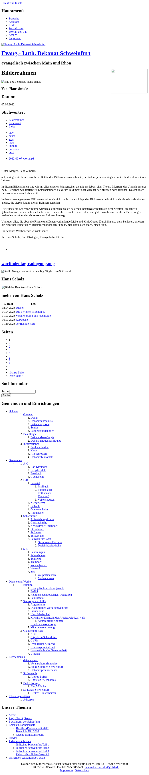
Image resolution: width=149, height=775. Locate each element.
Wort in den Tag (18, 31)
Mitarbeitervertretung (43, 627)
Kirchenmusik (17, 656)
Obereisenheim (39, 509)
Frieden (13, 737)
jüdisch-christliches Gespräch (32, 754)
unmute (13, 145)
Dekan (34, 417)
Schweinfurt (30, 516)
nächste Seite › (17, 372)
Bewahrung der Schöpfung (24, 721)
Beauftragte (30, 434)
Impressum (15, 38)
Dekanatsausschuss (42, 420)
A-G (26, 463)
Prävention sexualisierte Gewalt (27, 757)
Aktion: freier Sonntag (50, 620)
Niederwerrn (38, 502)
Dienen (20, 307)
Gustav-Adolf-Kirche (50, 542)
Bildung (28, 584)
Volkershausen (46, 499)
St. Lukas (36, 532)
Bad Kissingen (39, 466)
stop (11, 139)
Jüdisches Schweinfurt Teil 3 (32, 751)
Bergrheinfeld (38, 470)
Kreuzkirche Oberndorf (44, 525)
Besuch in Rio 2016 (27, 731)
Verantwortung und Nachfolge (33, 315)
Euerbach (36, 473)
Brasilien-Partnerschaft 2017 (32, 728)
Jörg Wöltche (38, 686)
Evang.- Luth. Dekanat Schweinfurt (45, 53)
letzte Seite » (16, 375)
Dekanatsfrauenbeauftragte (46, 440)
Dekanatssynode (40, 424)
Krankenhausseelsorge (43, 624)
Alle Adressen (39, 453)
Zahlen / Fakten (40, 447)
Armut (12, 715)
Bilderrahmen (16, 119)
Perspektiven (16, 28)
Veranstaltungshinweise (44, 663)
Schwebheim (38, 555)
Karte (12, 25)
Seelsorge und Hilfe (34, 601)
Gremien (28, 414)
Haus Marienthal (40, 614)
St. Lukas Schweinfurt (36, 689)
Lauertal (35, 483)
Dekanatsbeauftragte (42, 437)
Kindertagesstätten (19, 696)
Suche (5, 391)
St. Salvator (37, 535)
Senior (34, 427)
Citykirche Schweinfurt (44, 637)
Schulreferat (37, 597)
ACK (34, 634)
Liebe (12, 126)
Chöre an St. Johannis (43, 679)
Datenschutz (82, 770)
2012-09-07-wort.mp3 (21, 158)
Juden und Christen (20, 741)
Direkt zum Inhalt (11, 3)
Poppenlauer (45, 489)
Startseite (14, 18)
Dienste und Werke (20, 581)
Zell (33, 571)
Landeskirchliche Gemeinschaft (49, 650)
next (11, 152)
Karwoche (22, 319)
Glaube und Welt (33, 630)
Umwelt (35, 653)
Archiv (13, 34)
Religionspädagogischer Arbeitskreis (51, 594)
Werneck (36, 568)
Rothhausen (44, 493)
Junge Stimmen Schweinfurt (47, 666)
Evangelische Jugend (43, 643)
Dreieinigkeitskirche (49, 545)
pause (12, 135)
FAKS (34, 591)
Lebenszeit (15, 123)
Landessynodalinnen (42, 430)
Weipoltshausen (47, 575)
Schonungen (38, 552)
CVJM (34, 640)
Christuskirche (39, 522)
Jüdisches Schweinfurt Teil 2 (32, 747)
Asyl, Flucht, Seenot (20, 718)
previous (14, 149)
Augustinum (38, 604)
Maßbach (43, 486)
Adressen (14, 21)
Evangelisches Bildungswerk (47, 588)
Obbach (35, 506)
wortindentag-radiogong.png (28, 263)
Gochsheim (37, 476)
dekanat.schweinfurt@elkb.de (102, 767)
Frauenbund (37, 611)
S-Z (25, 548)
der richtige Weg (25, 323)
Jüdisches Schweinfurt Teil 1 (32, 744)
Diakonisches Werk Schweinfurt (49, 607)
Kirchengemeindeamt (43, 647)
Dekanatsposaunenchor (44, 670)
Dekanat (13, 411)
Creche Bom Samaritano (30, 734)
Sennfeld (36, 558)
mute (11, 142)
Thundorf (43, 496)
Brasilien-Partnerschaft (22, 724)
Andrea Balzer (39, 676)
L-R (25, 479)
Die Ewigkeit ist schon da (30, 311)
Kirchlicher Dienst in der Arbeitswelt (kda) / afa (58, 617)
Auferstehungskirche (42, 519)
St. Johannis (37, 529)
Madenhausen (46, 578)
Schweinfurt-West (41, 538)
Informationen (31, 443)
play (11, 132)
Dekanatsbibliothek (42, 457)
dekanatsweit (30, 660)
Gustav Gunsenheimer (43, 693)
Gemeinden (15, 460)
